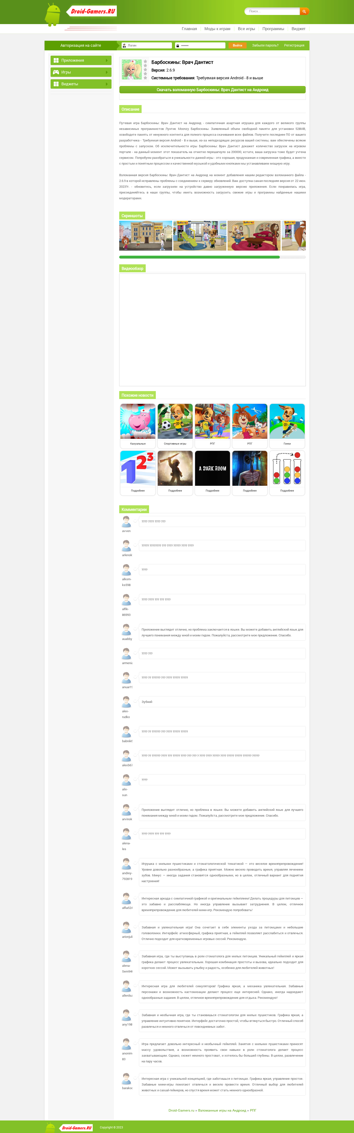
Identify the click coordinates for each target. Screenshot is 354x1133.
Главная (189, 29)
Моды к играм (217, 29)
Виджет (299, 29)
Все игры (246, 29)
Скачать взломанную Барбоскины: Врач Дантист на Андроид (213, 89)
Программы (273, 29)
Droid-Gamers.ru (181, 1110)
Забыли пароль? (265, 45)
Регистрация (294, 45)
